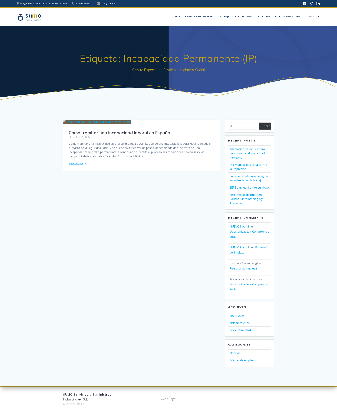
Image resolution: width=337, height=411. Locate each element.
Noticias (263, 16)
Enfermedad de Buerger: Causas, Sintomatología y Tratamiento (246, 199)
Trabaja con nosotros (235, 16)
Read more (76, 163)
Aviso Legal (168, 399)
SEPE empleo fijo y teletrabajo (249, 187)
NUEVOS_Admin (240, 226)
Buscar (265, 126)
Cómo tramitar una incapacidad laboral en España (119, 132)
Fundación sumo (287, 16)
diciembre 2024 (239, 323)
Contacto (312, 16)
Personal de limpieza (243, 268)
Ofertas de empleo (199, 16)
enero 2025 (237, 316)
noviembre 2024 (240, 330)
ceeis (176, 16)
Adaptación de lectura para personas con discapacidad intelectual (247, 153)
